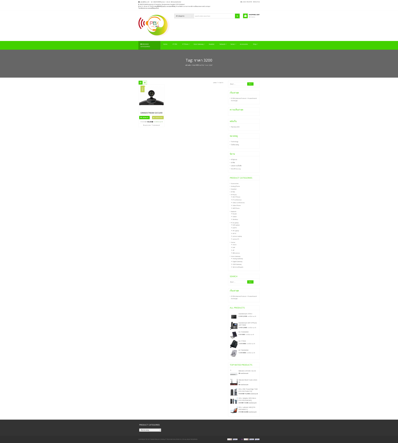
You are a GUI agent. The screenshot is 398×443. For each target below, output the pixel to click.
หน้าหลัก (188, 65)
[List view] (145, 83)
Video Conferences (239, 203)
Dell (234, 247)
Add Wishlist (156, 125)
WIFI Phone (236, 208)
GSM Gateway (237, 264)
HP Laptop (236, 231)
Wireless (235, 219)
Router (235, 214)
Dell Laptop (236, 225)
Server (233, 44)
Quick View (148, 125)
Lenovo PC (236, 239)
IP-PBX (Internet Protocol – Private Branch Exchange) (244, 99)
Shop (255, 44)
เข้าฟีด (233, 162)
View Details (159, 117)
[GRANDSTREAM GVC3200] (151, 99)
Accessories (244, 44)
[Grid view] (141, 83)
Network (222, 44)
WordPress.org (235, 169)
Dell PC (235, 228)
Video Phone (237, 205)
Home (165, 44)
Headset (211, 44)
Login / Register (247, 2)
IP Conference (237, 200)
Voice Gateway (199, 44)
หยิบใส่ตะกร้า (145, 117)
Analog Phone (235, 186)
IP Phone (185, 44)
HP (233, 250)
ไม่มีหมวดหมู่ (235, 145)
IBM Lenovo (236, 253)
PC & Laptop (235, 223)
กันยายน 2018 (235, 127)
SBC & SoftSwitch (238, 267)
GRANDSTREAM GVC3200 (151, 113)
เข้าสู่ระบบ (234, 159)
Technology (234, 141)
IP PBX (175, 44)
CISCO (234, 245)
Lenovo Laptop (237, 236)
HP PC (234, 233)
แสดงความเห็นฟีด (236, 166)
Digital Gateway (237, 261)
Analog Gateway (238, 259)
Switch (235, 217)
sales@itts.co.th (144, 2)
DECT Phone (236, 197)
